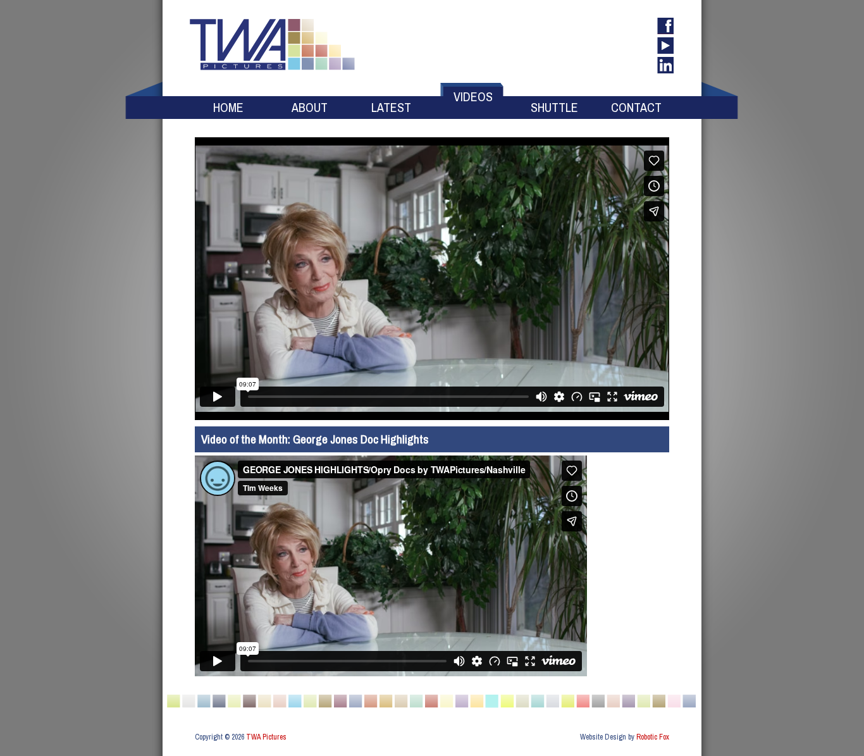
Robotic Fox (652, 737)
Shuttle (554, 107)
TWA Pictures (266, 737)
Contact (636, 107)
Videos (473, 96)
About (310, 107)
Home (228, 107)
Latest (391, 107)
